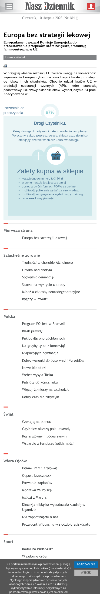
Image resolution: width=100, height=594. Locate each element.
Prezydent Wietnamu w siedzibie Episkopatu (56, 524)
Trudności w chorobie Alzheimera (47, 262)
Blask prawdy (32, 331)
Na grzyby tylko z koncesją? (43, 345)
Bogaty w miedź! (35, 299)
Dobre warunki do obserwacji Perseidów (53, 360)
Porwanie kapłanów (37, 482)
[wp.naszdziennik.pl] (50, 6)
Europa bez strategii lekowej (44, 237)
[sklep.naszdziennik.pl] (50, 156)
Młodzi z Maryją (34, 497)
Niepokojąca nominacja (40, 352)
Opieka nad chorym (37, 269)
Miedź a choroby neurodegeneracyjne (51, 291)
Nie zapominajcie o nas (40, 516)
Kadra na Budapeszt (37, 549)
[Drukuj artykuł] (5, 65)
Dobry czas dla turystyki (40, 396)
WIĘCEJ (86, 572)
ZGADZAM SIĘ (86, 564)
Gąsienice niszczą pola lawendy (46, 428)
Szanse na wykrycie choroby (43, 284)
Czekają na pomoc (36, 421)
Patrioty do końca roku (40, 382)
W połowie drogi (34, 556)
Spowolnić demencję (37, 277)
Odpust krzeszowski (37, 475)
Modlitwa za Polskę (37, 489)
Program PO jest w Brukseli (43, 323)
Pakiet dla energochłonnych (43, 338)
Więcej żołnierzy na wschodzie (45, 389)
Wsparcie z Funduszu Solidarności (47, 443)
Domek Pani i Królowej (39, 468)
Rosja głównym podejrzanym (44, 436)
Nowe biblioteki (34, 367)
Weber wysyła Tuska (37, 374)
